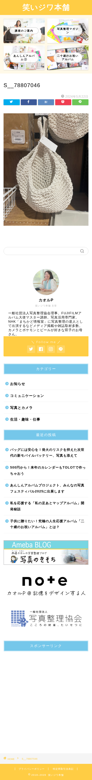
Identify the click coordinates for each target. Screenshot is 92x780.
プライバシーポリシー (32, 769)
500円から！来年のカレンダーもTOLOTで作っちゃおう (48, 470)
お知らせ (17, 384)
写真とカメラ (21, 408)
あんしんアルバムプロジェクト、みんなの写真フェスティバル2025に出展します (47, 488)
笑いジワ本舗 (46, 7)
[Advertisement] (46, 700)
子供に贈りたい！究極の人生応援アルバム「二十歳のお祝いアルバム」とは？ (47, 524)
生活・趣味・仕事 (25, 419)
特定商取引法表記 (63, 769)
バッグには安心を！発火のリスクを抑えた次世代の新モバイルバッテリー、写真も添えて (47, 453)
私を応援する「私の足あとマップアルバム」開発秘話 (47, 506)
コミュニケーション (27, 396)
